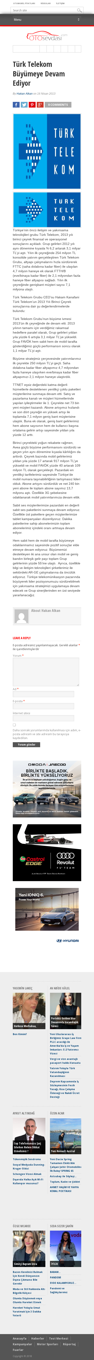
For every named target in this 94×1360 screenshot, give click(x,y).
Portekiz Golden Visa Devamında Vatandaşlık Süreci (64, 1022)
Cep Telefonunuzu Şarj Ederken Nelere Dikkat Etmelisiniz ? (27, 1147)
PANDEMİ (55, 1277)
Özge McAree (22, 1226)
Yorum (18, 656)
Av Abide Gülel (60, 988)
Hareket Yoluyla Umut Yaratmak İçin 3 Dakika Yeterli (27, 1311)
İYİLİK (54, 1264)
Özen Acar (57, 1113)
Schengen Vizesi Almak (27, 1174)
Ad (16, 689)
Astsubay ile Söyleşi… (63, 1176)
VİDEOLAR (46, 3)
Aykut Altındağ (24, 1113)
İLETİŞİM (60, 3)
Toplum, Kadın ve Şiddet (65, 1181)
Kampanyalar (22, 1344)
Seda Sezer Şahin (61, 1226)
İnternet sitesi (21, 713)
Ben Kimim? (20, 1034)
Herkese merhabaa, (25, 1026)
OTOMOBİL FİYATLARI (24, 3)
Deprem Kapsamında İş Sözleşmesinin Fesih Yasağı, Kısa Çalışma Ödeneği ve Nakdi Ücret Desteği (65, 1089)
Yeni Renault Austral (63, 1151)
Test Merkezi (58, 1338)
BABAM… (55, 1272)
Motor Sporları (47, 1344)
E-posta (19, 701)
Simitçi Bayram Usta (25, 1264)
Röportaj (69, 1344)
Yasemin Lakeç (22, 988)
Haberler (37, 1338)
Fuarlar (18, 1350)
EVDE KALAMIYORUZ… (63, 1283)
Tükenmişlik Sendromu (27, 1159)
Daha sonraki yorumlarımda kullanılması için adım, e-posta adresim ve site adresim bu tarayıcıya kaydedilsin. (47, 734)
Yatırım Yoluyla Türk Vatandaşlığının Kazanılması (62, 1072)
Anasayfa (19, 1338)
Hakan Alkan (25, 93)
